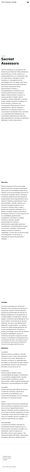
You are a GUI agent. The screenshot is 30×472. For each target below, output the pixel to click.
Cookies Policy (7, 456)
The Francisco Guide (8, 2)
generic (3, 56)
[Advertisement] (15, 28)
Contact (5, 459)
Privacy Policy (7, 458)
